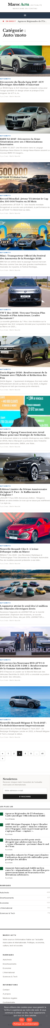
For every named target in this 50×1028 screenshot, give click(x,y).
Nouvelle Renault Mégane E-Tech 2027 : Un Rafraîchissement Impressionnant (23, 724)
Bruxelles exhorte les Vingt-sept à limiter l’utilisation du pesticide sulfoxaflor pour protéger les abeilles (27, 857)
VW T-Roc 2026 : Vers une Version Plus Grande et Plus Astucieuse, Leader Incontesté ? (22, 315)
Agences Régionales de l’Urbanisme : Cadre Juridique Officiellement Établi (25, 814)
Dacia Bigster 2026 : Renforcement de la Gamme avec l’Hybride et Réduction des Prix (23, 375)
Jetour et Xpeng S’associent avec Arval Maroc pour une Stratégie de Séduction (23, 433)
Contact (6, 990)
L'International (6, 908)
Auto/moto (5, 79)
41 (42, 753)
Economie (4, 903)
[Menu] (25, 15)
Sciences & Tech (7, 913)
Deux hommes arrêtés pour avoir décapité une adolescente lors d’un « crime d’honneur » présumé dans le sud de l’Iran (27, 843)
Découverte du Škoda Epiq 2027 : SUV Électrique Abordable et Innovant (22, 83)
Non (29, 1020)
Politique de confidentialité (26, 1024)
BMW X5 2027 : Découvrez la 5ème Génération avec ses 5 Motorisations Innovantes (21, 142)
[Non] (46, 1015)
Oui (21, 1020)
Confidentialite (9, 1002)
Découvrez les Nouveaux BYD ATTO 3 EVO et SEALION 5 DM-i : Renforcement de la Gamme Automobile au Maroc (24, 666)
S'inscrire (25, 797)
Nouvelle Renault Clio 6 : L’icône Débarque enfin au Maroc (19, 550)
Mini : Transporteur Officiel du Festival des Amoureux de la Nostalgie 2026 (23, 257)
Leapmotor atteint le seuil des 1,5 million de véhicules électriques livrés (24, 607)
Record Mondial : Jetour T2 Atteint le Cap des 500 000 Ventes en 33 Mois (24, 200)
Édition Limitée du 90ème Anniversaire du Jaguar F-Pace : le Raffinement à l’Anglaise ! (23, 492)
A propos (7, 994)
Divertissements (7, 898)
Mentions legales (10, 998)
